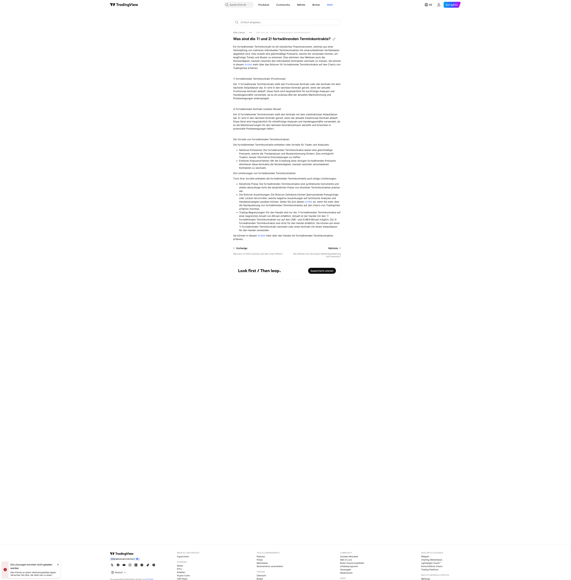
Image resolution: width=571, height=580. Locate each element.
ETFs (179, 569)
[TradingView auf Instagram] (130, 565)
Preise (260, 559)
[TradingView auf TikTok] (148, 565)
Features (261, 556)
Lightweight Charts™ (431, 563)
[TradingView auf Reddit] (154, 565)
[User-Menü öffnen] (439, 5)
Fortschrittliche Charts (431, 566)
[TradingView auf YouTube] (124, 565)
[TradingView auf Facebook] (118, 565)
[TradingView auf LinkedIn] (136, 565)
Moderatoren (346, 573)
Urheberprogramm (349, 566)
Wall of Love (346, 559)
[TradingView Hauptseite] (124, 5)
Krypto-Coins (183, 575)
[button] (271, 5)
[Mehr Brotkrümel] (250, 32)
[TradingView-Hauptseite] (122, 554)
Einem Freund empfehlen (352, 563)
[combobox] (287, 22)
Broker (316, 4)
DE (430, 4)
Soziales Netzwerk (349, 556)
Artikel (248, 64)
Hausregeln (345, 569)
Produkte (263, 4)
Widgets (425, 556)
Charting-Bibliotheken (431, 559)
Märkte (301, 4)
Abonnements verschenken (270, 566)
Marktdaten (262, 563)
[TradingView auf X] (112, 565)
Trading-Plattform (429, 569)
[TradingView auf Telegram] (142, 565)
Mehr (330, 4)
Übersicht (261, 575)
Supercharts (183, 556)
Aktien (180, 565)
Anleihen (181, 572)
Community (283, 4)
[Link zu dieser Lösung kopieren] (334, 39)
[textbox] (288, 22)
